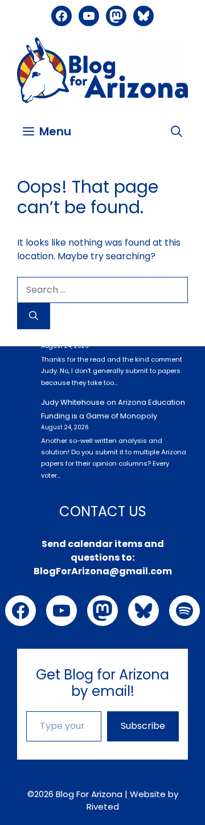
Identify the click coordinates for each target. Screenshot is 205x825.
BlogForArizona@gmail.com (103, 571)
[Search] (33, 316)
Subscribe (143, 725)
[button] (176, 131)
